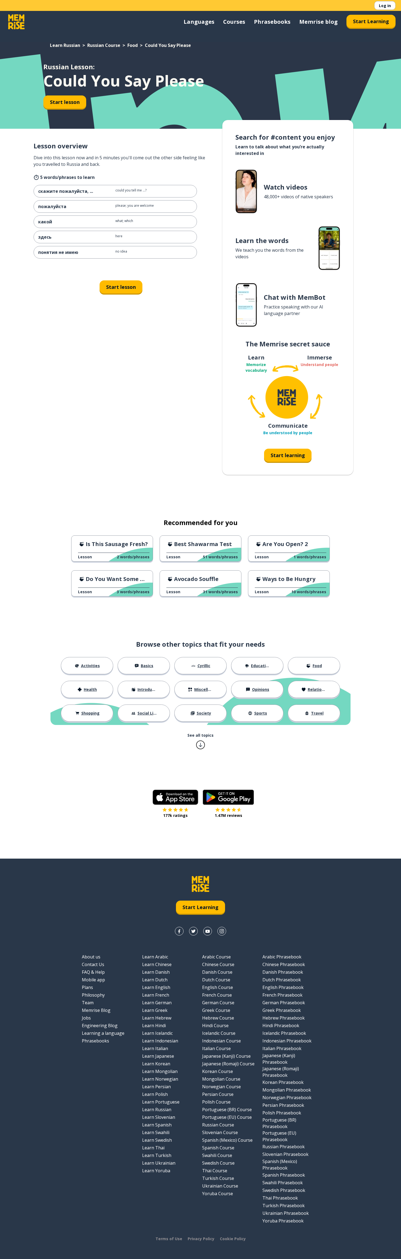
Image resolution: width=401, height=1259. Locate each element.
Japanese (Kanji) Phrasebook (278, 1059)
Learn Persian (156, 1087)
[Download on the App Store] (175, 797)
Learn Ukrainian (158, 1163)
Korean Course (217, 1071)
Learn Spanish (157, 1125)
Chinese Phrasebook (283, 964)
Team (88, 1003)
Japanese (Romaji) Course (228, 1064)
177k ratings (175, 815)
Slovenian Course (220, 1132)
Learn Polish (155, 1094)
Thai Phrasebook (280, 1198)
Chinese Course (218, 964)
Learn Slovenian (158, 1117)
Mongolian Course (221, 1079)
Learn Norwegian (160, 1079)
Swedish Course (218, 1163)
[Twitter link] (193, 931)
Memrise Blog (96, 1010)
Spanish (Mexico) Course (227, 1140)
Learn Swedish (157, 1140)
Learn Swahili (155, 1132)
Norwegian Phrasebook (287, 1098)
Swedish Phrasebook (283, 1190)
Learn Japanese (158, 1056)
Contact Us (93, 964)
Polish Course (216, 1102)
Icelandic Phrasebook (284, 1033)
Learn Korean (156, 1064)
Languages (199, 21)
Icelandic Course (218, 1033)
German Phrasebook (283, 1003)
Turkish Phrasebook (283, 1206)
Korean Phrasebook (283, 1082)
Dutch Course (216, 980)
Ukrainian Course (220, 1186)
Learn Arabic (155, 957)
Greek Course (216, 1010)
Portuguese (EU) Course (227, 1117)
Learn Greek (154, 1010)
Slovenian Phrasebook (285, 1154)
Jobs (86, 1018)
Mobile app (93, 980)
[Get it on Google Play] (228, 797)
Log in (385, 5)
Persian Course (218, 1094)
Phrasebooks (272, 21)
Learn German (157, 1003)
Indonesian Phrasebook (287, 1041)
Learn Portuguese (160, 1102)
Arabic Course (216, 957)
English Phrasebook (283, 987)
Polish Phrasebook (281, 1113)
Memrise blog (318, 21)
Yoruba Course (217, 1194)
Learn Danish (156, 972)
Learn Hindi (154, 1026)
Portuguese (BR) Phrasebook (279, 1123)
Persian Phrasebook (283, 1105)
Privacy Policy (201, 1238)
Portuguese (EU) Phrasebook (279, 1136)
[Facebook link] (179, 931)
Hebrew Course (218, 1018)
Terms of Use (168, 1238)
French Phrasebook (282, 995)
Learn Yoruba (156, 1171)
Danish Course (217, 972)
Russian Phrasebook (283, 1147)
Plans (87, 987)
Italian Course (216, 1048)
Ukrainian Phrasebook (285, 1213)
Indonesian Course (221, 1041)
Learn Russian (65, 45)
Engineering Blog (100, 1026)
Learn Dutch (154, 980)
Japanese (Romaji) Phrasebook (280, 1072)
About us (91, 957)
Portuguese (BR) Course (227, 1110)
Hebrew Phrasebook (283, 1018)
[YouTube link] (207, 931)
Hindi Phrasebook (280, 1026)
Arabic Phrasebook (281, 957)
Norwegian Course (221, 1087)
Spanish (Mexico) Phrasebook (279, 1164)
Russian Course (103, 45)
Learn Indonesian (160, 1041)
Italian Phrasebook (281, 1048)
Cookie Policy (233, 1238)
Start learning (288, 455)
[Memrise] (16, 22)
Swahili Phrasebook (282, 1183)
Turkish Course (218, 1178)
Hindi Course (215, 1026)
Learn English (156, 987)
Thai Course (214, 1171)
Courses (234, 21)
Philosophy (93, 995)
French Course (217, 995)
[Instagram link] (221, 931)
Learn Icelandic (157, 1033)
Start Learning (371, 21)
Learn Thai (153, 1148)
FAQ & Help (93, 972)
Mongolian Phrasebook (286, 1090)
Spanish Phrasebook (283, 1175)
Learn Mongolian (160, 1071)
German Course (218, 1003)
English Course (217, 987)
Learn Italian (155, 1048)
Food (132, 45)
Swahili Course (217, 1155)
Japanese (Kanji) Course (226, 1056)
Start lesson (65, 102)
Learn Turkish (156, 1155)
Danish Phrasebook (282, 972)
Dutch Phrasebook (281, 980)
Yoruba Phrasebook (283, 1221)
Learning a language (103, 1033)
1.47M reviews (228, 815)
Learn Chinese (157, 964)
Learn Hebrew (156, 1018)
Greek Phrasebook (281, 1010)
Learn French (155, 995)
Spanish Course (218, 1148)
